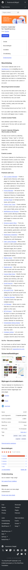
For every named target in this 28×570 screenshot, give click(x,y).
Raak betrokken (19, 518)
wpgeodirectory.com (18, 349)
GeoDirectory (5, 69)
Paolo (6, 401)
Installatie (6, 49)
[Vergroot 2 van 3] (24, 358)
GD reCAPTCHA (8, 290)
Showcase (18, 504)
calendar (16, 435)
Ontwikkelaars (6, 523)
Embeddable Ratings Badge (12, 323)
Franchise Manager (9, 297)
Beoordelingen (7, 45)
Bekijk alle (23, 469)
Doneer (18, 523)
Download (5, 35)
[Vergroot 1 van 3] (11, 358)
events (24, 435)
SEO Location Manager (10, 176)
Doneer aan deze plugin (8, 495)
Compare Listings (9, 332)
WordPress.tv (6, 526)
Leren (3, 518)
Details (5, 41)
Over (3, 504)
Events (17, 521)
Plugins (17, 510)
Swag (17, 526)
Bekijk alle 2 (23, 432)
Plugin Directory (6, 7)
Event (20, 435)
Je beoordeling (6, 469)
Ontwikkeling (6, 53)
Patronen (17, 513)
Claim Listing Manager (10, 241)
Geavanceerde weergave (9, 443)
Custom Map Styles (9, 274)
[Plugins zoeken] (18, 12)
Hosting (4, 510)
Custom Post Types (9, 204)
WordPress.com (7, 531)
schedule (24, 438)
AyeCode (7, 406)
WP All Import (8, 311)
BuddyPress (6, 539)
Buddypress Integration (10, 234)
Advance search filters (10, 223)
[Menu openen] (25, 2)
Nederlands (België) (10, 546)
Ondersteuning (7, 57)
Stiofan (7, 31)
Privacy (4, 513)
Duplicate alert (8, 267)
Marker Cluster (8, 258)
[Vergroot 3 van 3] (24, 366)
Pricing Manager (8, 190)
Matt (4, 534)
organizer (18, 438)
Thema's (17, 507)
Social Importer (8, 283)
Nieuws (4, 507)
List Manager (7, 304)
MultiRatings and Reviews (11, 211)
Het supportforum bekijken (9, 481)
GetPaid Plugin (8, 200)
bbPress (5, 537)
